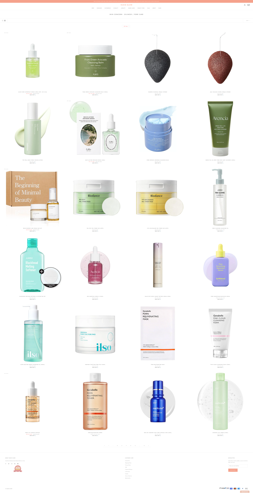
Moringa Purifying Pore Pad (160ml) (95, 364)
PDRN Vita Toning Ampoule (32, 432)
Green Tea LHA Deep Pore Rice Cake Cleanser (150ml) (220, 160)
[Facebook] (5, 463)
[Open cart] (249, 5)
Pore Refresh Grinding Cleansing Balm (158, 160)
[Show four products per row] (4, 20)
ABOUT (154, 8)
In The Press (127, 471)
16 (121, 445)
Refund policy (127, 478)
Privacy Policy (128, 465)
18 (130, 445)
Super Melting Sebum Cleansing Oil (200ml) (32, 364)
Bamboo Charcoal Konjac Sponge (157, 92)
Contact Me (127, 460)
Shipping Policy (128, 463)
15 (117, 445)
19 (135, 445)
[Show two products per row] (2, 20)
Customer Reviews (128, 469)
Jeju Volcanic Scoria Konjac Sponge (220, 92)
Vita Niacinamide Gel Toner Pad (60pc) (158, 228)
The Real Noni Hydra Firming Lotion (32, 160)
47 (144, 445)
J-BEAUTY (123, 8)
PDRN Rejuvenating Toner (95, 432)
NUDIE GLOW (131, 8)
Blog (160, 8)
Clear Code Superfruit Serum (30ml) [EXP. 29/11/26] (32, 92)
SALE (148, 8)
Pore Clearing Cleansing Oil (220, 228)
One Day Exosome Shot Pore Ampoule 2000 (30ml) (158, 432)
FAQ (126, 467)
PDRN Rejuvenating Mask (158, 364)
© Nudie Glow (8, 488)
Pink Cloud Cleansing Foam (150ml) (220, 364)
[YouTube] (17, 463)
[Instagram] (11, 463)
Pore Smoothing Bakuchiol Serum (220, 296)
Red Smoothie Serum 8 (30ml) (95, 296)
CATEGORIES (108, 8)
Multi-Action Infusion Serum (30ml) (95, 160)
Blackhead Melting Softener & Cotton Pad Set (33, 296)
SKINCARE (99, 8)
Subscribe (233, 470)
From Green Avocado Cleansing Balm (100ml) (95, 92)
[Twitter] (8, 463)
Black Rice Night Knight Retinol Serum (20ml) (158, 296)
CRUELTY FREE (141, 8)
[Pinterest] (14, 463)
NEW (93, 8)
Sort (247, 20)
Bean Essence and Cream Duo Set (32, 228)
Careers (126, 473)
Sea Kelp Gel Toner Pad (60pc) (95, 228)
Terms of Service (128, 476)
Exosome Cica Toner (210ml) (220, 432)
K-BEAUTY (116, 8)
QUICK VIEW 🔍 (33, 94)
